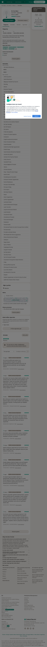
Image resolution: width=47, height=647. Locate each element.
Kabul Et (36, 116)
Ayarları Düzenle (27, 116)
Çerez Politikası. (14, 112)
